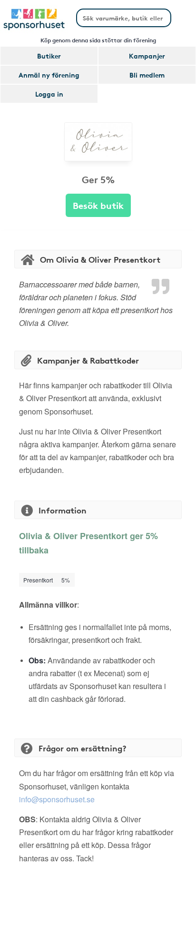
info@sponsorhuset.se (57, 799)
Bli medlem (147, 74)
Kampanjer (147, 55)
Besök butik (98, 204)
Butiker (49, 55)
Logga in (49, 94)
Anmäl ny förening (49, 74)
